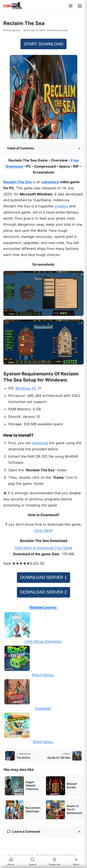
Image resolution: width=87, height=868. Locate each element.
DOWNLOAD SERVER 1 (43, 577)
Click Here (43, 530)
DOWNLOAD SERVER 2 (43, 592)
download (40, 443)
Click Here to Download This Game (43, 548)
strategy (61, 206)
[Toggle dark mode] (70, 6)
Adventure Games (57, 30)
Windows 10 (25, 388)
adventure (50, 182)
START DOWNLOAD (43, 44)
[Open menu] (80, 6)
